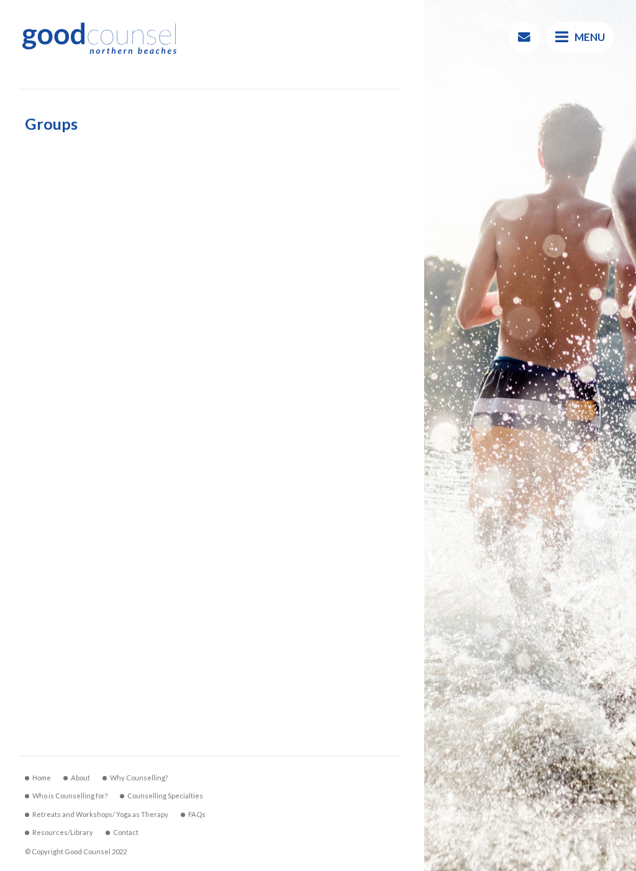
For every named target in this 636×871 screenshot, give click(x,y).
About (80, 778)
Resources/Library (62, 832)
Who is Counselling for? (69, 796)
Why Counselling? (139, 778)
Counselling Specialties (165, 796)
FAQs (197, 814)
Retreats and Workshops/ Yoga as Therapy (100, 814)
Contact (126, 832)
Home (41, 778)
